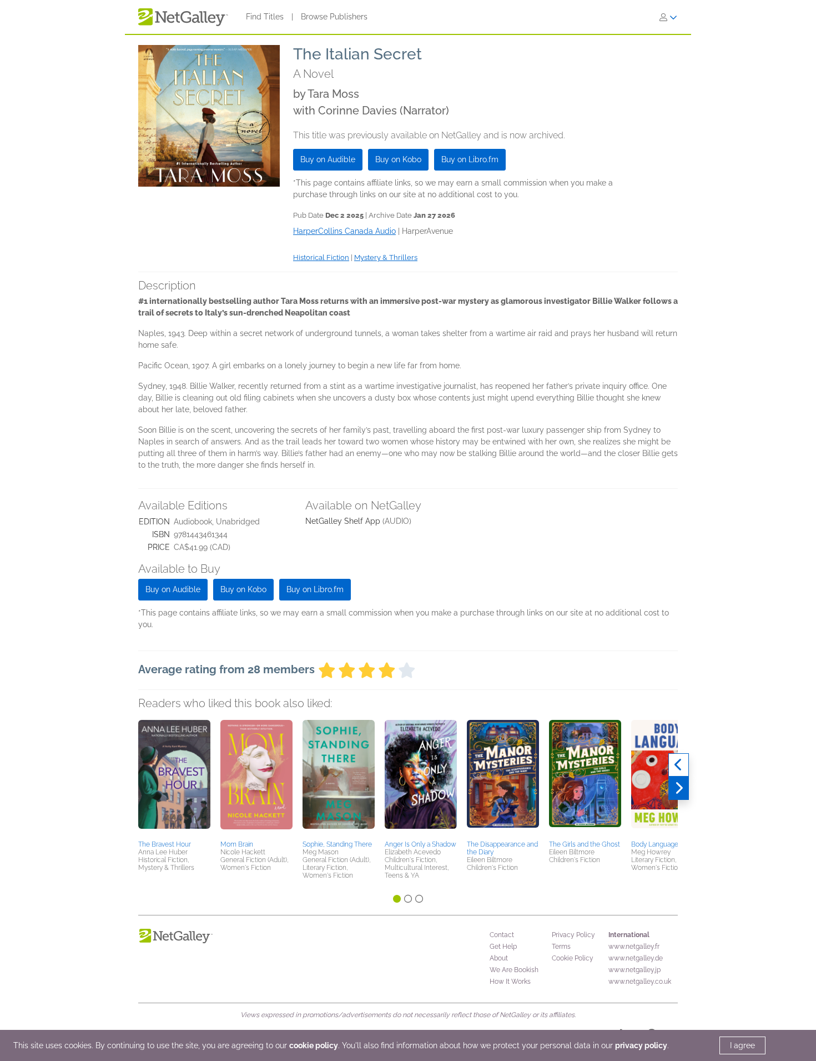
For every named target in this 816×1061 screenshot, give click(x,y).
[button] (174, 778)
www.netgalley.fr (633, 946)
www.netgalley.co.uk (639, 981)
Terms (561, 946)
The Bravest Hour (164, 844)
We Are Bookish (514, 970)
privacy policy (641, 1045)
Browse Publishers (334, 16)
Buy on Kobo (398, 159)
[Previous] (678, 765)
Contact (502, 935)
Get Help (503, 946)
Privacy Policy (573, 935)
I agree (742, 1045)
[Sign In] (668, 17)
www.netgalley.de (635, 958)
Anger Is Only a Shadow (420, 844)
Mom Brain (236, 844)
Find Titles (265, 16)
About (499, 958)
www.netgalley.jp (634, 970)
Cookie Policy (572, 958)
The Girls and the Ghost (584, 844)
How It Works (510, 981)
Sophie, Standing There (337, 844)
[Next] (678, 788)
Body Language (654, 844)
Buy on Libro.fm (469, 159)
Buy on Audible (327, 159)
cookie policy (313, 1045)
